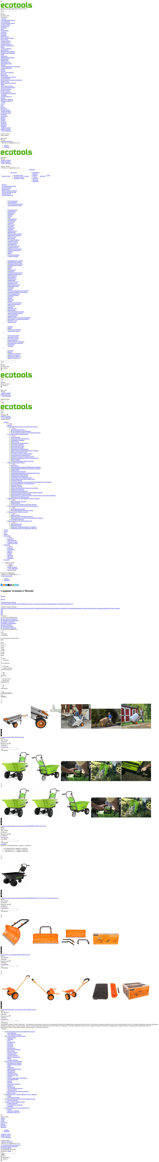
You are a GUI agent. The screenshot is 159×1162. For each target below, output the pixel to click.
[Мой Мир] (6, 585)
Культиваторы (22, 608)
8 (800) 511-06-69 (6, 128)
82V (2, 611)
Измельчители (48, 608)
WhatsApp (7, 147)
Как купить (10, 539)
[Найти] (2, 12)
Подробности (4, 747)
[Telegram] (18, 585)
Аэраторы (29, 608)
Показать (3, 696)
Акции (3, 1119)
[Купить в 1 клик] (1, 701)
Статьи (3, 1121)
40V (2, 610)
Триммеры (12, 608)
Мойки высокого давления (18, 501)
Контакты (3, 1127)
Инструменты (14, 465)
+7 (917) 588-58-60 (6, 131)
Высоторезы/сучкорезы (58, 608)
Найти (2, 1154)
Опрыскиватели (76, 608)
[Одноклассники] (4, 585)
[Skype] (16, 585)
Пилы (16, 608)
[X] (9, 585)
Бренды (3, 1124)
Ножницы (41, 608)
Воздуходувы (68, 608)
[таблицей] (4, 630)
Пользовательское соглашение (9, 1146)
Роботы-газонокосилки (98, 608)
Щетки (107, 608)
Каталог (9, 425)
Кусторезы (35, 608)
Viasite (9, 1151)
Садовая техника (15, 437)
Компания (10, 548)
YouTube (6, 145)
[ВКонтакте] (2, 585)
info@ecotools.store (7, 141)
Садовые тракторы (114, 608)
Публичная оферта (6, 1148)
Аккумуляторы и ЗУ (16, 524)
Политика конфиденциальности (11, 1145)
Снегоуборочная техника (18, 429)
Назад (10, 423)
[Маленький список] (1, 632)
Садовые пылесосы (86, 608)
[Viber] (11, 585)
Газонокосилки (5, 608)
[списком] (2, 630)
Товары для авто (15, 515)
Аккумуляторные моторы (18, 509)
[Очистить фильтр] (2, 695)
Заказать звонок (11, 570)
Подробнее (4, 844)
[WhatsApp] (13, 585)
